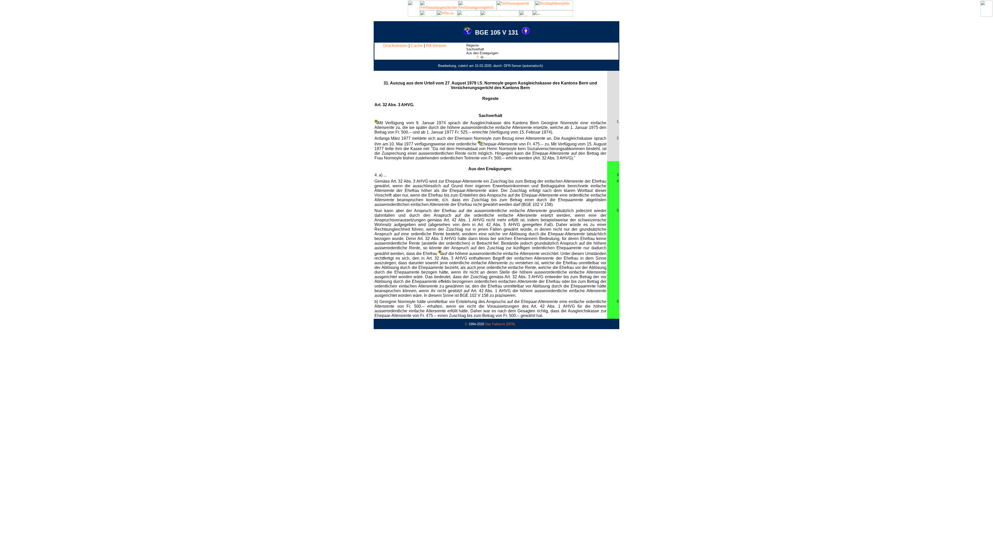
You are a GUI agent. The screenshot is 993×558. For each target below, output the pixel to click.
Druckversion (395, 45)
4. (478, 57)
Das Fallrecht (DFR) (500, 324)
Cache (417, 45)
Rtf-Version (436, 45)
